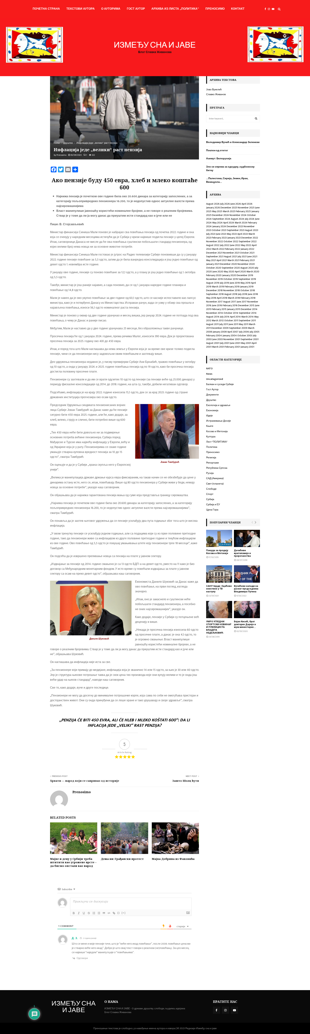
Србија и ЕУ (213, 504)
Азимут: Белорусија (218, 158)
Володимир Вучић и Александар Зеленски (233, 142)
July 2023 (210, 234)
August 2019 (212, 283)
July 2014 (224, 317)
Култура (210, 436)
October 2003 (244, 335)
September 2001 (250, 339)
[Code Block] (108, 913)
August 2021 (230, 256)
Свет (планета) (215, 484)
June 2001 (235, 343)
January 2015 (233, 309)
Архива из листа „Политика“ (175, 8)
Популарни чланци (225, 522)
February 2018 (248, 298)
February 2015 (219, 309)
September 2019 (247, 279)
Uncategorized (214, 379)
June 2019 (235, 283)
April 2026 (246, 204)
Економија (212, 410)
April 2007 (232, 332)
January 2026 (213, 208)
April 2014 (235, 317)
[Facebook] (266, 9)
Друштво (211, 400)
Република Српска (216, 468)
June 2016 (217, 305)
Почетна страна (46, 8)
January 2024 (219, 226)
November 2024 (237, 215)
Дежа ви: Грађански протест (122, 859)
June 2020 (217, 271)
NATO (209, 368)
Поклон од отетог (217, 150)
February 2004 (214, 335)
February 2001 (232, 347)
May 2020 (229, 271)
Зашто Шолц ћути (185, 780)
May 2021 (211, 260)
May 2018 (211, 298)
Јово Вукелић (214, 89)
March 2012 (218, 320)
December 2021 (214, 253)
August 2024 (237, 219)
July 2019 (224, 283)
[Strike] (88, 913)
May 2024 (217, 223)
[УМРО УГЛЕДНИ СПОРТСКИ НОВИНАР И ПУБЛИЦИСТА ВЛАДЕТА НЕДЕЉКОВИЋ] (219, 609)
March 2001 (218, 347)
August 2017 (229, 302)
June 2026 (235, 204)
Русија (210, 473)
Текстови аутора (80, 8)
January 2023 (234, 238)
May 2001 (246, 343)
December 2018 (214, 290)
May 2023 (232, 234)
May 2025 (217, 211)
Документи (212, 395)
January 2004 (229, 335)
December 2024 (220, 215)
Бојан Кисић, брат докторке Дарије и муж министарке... (245, 624)
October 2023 (219, 230)
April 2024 (228, 223)
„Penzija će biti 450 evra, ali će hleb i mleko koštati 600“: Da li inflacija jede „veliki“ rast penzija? (124, 723)
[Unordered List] (98, 913)
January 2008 (220, 332)
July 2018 (242, 294)
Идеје (209, 416)
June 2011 (233, 324)
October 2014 (231, 313)
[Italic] (78, 913)
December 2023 (235, 226)
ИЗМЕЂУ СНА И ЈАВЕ (73, 1007)
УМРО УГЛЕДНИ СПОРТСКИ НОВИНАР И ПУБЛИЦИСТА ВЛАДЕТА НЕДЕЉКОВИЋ (218, 627)
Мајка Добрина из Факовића (173, 859)
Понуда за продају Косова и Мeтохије (217, 552)
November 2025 (246, 208)
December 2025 (228, 208)
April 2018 (222, 298)
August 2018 (230, 294)
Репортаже (212, 463)
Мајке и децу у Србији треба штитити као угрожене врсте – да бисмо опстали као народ (73, 862)
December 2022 (249, 238)
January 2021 (212, 264)
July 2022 (224, 245)
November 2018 (231, 290)
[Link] (113, 913)
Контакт (238, 8)
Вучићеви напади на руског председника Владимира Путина (246, 589)
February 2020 (214, 275)
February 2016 (230, 305)
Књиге (209, 426)
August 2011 (212, 324)
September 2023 (236, 230)
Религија (211, 457)
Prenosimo (61, 155)
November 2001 (231, 339)
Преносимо (215, 8)
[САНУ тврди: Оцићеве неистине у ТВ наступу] (219, 574)
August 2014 (212, 317)
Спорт (209, 494)
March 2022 (218, 249)
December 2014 (249, 309)
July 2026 (225, 204)
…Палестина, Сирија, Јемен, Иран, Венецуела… (227, 180)
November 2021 (231, 253)
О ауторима (110, 8)
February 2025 (243, 211)
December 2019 (245, 275)
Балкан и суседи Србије (220, 384)
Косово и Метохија (217, 431)
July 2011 (223, 324)
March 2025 (229, 211)
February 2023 (219, 238)
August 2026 (213, 204)
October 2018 (247, 290)
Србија (210, 499)
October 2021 (247, 253)
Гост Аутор (136, 8)
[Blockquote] (103, 913)
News (209, 374)
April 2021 (222, 260)
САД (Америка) (215, 478)
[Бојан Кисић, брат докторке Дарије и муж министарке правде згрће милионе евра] (247, 609)
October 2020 (213, 268)
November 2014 (214, 313)
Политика (211, 447)
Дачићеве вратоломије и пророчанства (242, 553)
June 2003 (217, 339)
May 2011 (243, 324)
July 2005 (254, 332)
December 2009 (220, 328)
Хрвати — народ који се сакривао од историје (84, 780)
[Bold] (73, 913)
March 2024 (241, 223)
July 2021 (242, 256)
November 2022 (214, 241)
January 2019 (246, 287)
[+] (124, 912)
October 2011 (231, 320)
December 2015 (246, 305)
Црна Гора (212, 510)
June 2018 (253, 294)
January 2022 (247, 249)
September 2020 (231, 268)
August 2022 (212, 245)
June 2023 (221, 234)
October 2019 (230, 279)
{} (118, 912)
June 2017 (242, 302)
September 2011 (247, 320)
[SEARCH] (256, 118)
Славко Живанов (216, 94)
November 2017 (214, 302)
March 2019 (218, 287)
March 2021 (233, 260)
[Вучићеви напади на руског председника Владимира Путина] (247, 574)
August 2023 (251, 230)
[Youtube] (274, 9)
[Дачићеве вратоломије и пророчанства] (247, 538)
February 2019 (232, 287)
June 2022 (235, 245)
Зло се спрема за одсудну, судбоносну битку (230, 168)
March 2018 (234, 298)
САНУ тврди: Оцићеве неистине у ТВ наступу (219, 589)
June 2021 (252, 256)
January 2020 (229, 275)
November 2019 (214, 279)
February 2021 (247, 260)
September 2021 (215, 256)
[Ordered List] (93, 913)
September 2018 (215, 294)
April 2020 (240, 271)
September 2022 (248, 241)
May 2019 (245, 283)
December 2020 (228, 264)
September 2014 (248, 313)
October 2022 (231, 241)
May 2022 (246, 245)
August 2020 (247, 268)
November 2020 (246, 264)
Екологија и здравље (218, 405)
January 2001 (247, 347)
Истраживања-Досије (218, 421)
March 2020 (252, 271)
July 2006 (244, 332)
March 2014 (247, 317)
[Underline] (83, 913)
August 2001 (212, 343)
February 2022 (232, 249)
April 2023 (242, 234)
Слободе (211, 489)
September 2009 (238, 328)
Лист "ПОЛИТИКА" (216, 442)
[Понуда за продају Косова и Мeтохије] (219, 538)
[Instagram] (270, 9)
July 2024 (249, 219)
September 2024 (221, 219)
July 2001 (224, 343)
